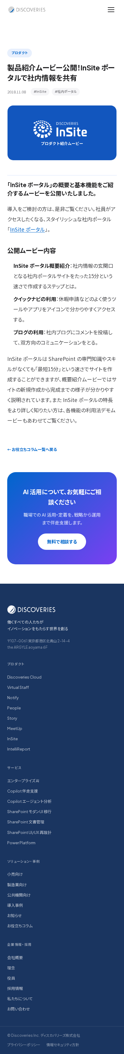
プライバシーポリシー (23, 1045)
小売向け (15, 874)
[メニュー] (111, 10)
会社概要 (15, 957)
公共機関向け (19, 895)
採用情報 (15, 988)
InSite (12, 738)
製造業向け (17, 884)
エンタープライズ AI (23, 780)
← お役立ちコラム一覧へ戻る (32, 449)
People (14, 707)
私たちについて (20, 998)
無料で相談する (62, 541)
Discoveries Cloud (24, 677)
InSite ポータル (27, 229)
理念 (11, 967)
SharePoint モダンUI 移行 (29, 811)
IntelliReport (18, 749)
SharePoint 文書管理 (25, 821)
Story (12, 718)
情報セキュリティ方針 (62, 1045)
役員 (11, 978)
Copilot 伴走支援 (22, 791)
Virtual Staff (18, 687)
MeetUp (14, 728)
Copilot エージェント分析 (29, 801)
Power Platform (21, 842)
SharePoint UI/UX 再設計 (29, 832)
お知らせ (14, 915)
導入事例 (15, 905)
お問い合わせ (18, 1009)
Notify (13, 697)
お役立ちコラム (20, 925)
